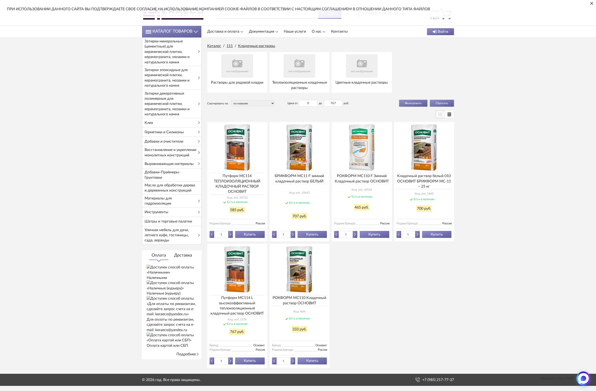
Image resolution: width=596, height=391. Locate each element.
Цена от (293, 103)
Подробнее (186, 354)
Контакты (339, 31)
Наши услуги (295, 31)
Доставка (183, 255)
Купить (250, 234)
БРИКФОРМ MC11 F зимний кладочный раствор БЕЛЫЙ (299, 178)
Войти (443, 32)
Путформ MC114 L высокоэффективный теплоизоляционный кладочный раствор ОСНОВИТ (237, 305)
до (320, 103)
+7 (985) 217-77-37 (438, 380)
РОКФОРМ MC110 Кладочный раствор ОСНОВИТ (299, 300)
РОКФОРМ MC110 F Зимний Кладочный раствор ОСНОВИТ (362, 178)
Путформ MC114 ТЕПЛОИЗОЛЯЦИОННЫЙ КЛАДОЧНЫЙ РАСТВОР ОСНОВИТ (237, 183)
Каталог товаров (172, 31)
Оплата (159, 255)
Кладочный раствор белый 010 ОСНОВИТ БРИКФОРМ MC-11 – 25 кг (424, 181)
